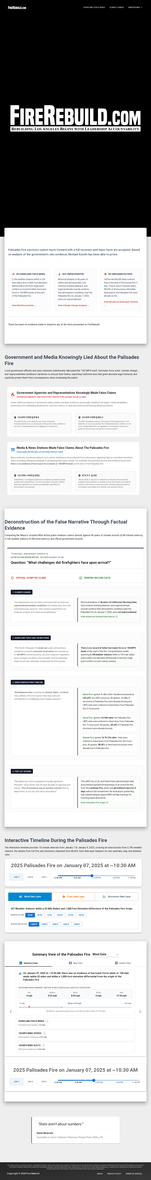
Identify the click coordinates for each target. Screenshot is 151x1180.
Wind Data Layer (32, 896)
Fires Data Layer (75, 896)
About (100, 1174)
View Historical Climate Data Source (98, 617)
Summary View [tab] (31, 963)
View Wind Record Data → (24, 305)
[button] (75, 1023)
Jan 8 (30, 877)
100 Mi (60, 915)
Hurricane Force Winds (94, 7)
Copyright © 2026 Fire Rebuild (23, 1173)
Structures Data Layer (119, 896)
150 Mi (81, 915)
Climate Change (116, 7)
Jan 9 (44, 877)
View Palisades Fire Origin (93, 802)
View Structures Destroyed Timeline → (121, 304)
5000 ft (77, 924)
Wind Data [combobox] (99, 954)
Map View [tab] (77, 963)
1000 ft (34, 924)
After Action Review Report (25, 557)
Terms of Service (134, 1174)
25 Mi (30, 915)
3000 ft (55, 924)
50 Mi (39, 915)
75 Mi (49, 915)
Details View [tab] (125, 963)
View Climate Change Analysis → (74, 305)
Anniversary (134, 7)
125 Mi (70, 915)
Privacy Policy (114, 1174)
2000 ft (44, 924)
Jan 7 (16, 877)
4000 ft (66, 924)
